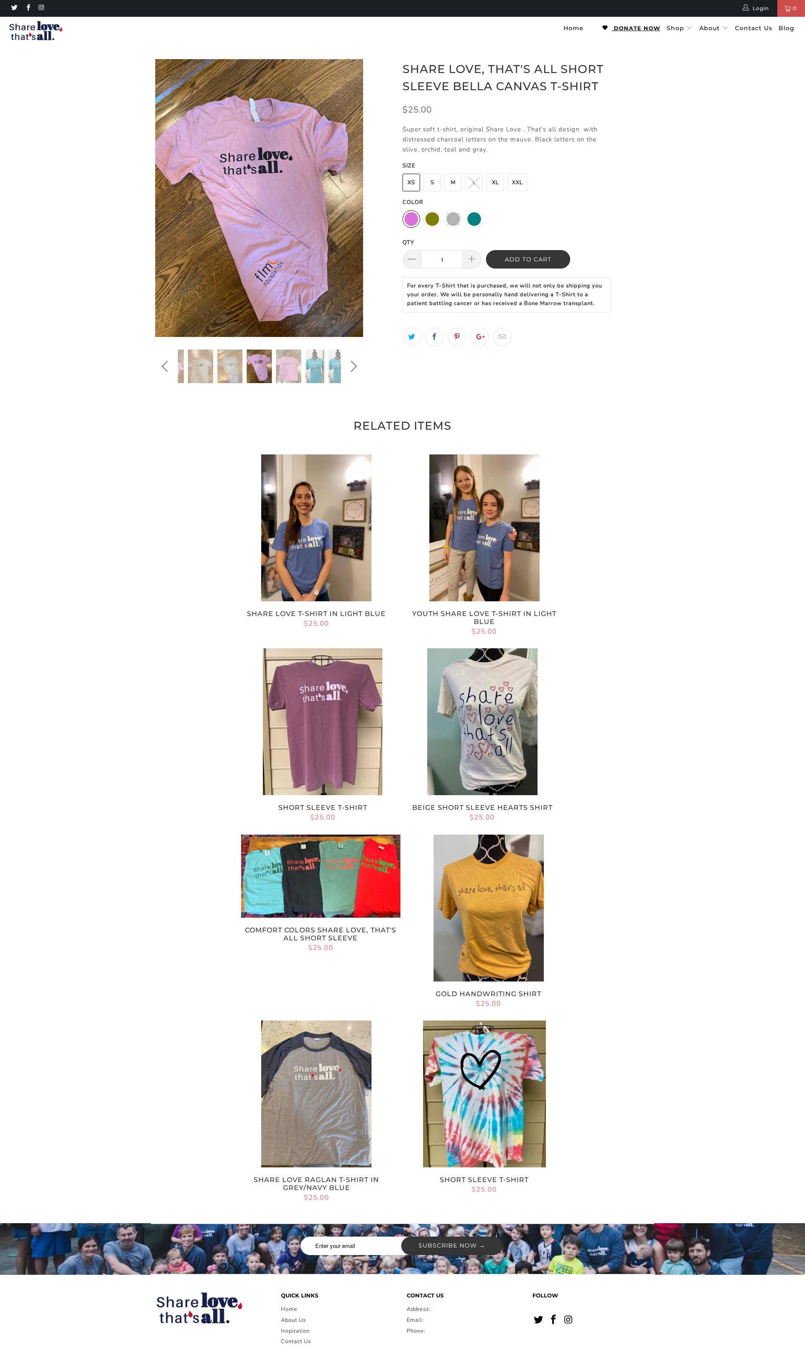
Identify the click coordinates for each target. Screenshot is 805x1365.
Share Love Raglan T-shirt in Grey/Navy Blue (316, 1093)
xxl (517, 182)
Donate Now (636, 28)
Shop (676, 28)
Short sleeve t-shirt (322, 721)
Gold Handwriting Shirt (489, 908)
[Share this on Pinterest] (457, 337)
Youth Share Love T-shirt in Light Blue (484, 527)
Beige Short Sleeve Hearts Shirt (482, 721)
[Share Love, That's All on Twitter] (14, 8)
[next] (352, 204)
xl (495, 182)
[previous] (166, 204)
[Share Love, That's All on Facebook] (27, 8)
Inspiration (295, 1331)
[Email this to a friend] (502, 337)
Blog (787, 28)
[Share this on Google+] (479, 337)
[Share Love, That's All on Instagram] (41, 8)
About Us (293, 1320)
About (710, 28)
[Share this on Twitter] (411, 337)
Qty (408, 242)
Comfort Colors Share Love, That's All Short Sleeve (320, 876)
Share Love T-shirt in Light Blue (316, 527)
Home (574, 28)
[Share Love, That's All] (68, 32)
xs (411, 182)
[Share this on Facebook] (434, 337)
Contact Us (753, 28)
